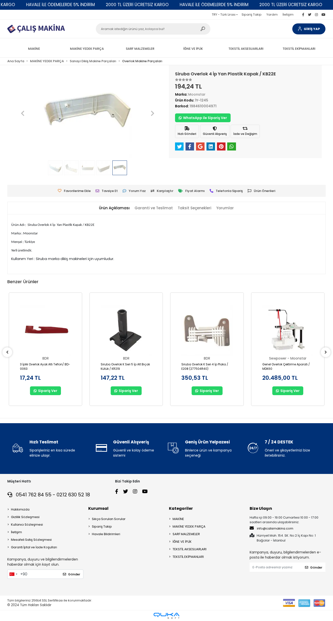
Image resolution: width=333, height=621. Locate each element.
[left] (7, 352)
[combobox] (13, 574)
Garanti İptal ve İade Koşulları (34, 547)
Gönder (74, 574)
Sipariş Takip (252, 14)
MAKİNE (178, 519)
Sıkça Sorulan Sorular (109, 519)
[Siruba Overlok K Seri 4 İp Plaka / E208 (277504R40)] (206, 330)
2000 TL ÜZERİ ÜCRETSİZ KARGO (137, 5)
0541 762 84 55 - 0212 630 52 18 (52, 494)
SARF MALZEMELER (186, 534)
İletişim (288, 14)
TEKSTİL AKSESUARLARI (189, 549)
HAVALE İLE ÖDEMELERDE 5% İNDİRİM (60, 5)
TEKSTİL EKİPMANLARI (188, 556)
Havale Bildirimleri (106, 534)
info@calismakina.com (275, 528)
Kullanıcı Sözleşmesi (27, 524)
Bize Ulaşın (261, 508)
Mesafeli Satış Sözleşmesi (31, 539)
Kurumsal (98, 508)
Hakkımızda (20, 509)
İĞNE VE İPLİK (182, 541)
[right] (325, 352)
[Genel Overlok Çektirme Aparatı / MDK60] (287, 330)
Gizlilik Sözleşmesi (25, 517)
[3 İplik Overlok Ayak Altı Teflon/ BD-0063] (45, 330)
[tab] (114, 208)
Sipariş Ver (47, 390)
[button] (309, 29)
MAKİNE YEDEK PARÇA (189, 526)
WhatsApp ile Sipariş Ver (205, 117)
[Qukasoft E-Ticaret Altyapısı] (166, 616)
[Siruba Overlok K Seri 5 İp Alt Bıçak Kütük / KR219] (126, 330)
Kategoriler (181, 508)
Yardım (272, 14)
